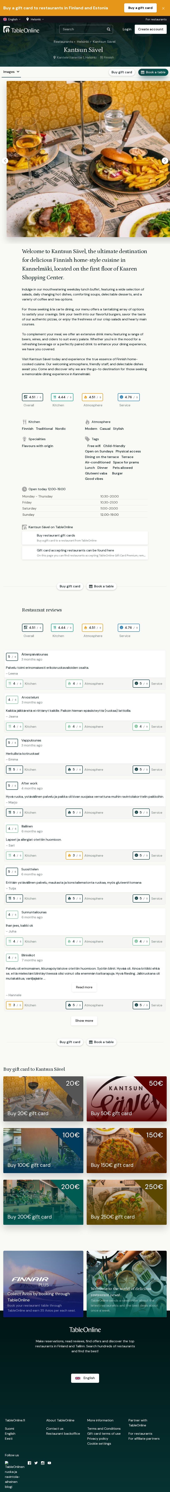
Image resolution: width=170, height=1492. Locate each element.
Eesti (8, 1438)
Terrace (127, 457)
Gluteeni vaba (96, 473)
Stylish (118, 428)
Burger (117, 473)
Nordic (60, 428)
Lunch (90, 467)
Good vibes (94, 479)
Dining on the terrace (102, 457)
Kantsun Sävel (104, 41)
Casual (105, 428)
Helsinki (83, 41)
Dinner (102, 467)
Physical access (128, 451)
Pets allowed (123, 467)
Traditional (44, 428)
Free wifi (94, 446)
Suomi (9, 1428)
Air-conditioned (97, 462)
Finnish (27, 428)
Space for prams (126, 462)
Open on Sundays (99, 451)
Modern (91, 428)
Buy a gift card (140, 8)
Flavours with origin (37, 446)
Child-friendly (114, 446)
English (10, 1433)
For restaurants (156, 19)
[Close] (163, 8)
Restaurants (63, 41)
